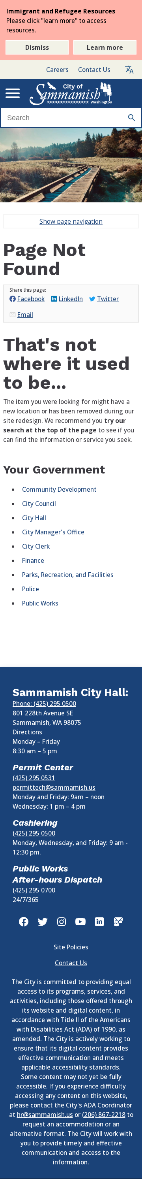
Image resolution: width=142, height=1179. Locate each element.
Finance (33, 560)
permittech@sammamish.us (54, 787)
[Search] (131, 117)
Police (30, 589)
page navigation (71, 221)
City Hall (34, 517)
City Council (39, 503)
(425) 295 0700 (34, 890)
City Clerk (36, 546)
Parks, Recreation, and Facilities (68, 574)
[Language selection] (129, 69)
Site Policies (71, 947)
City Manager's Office (53, 532)
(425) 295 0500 (34, 833)
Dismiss (37, 47)
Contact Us (94, 69)
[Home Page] (71, 93)
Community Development (59, 489)
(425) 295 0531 (34, 777)
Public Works (40, 603)
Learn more (105, 47)
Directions (27, 732)
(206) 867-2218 (103, 1114)
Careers (57, 69)
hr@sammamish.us (45, 1114)
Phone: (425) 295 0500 (44, 703)
